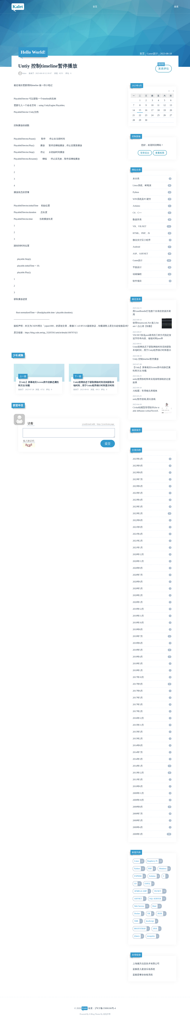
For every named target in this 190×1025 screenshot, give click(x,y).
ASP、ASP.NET (151, 253)
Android (151, 247)
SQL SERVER (157, 898)
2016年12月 (152, 718)
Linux (138, 861)
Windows (164, 869)
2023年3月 (152, 506)
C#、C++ (151, 212)
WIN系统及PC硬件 (151, 199)
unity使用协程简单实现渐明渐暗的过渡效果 (152, 379)
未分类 (152, 178)
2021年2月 (152, 541)
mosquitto (152, 936)
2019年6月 (152, 643)
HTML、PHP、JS (151, 233)
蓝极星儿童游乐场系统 (144, 969)
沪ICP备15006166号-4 (105, 1008)
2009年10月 (152, 800)
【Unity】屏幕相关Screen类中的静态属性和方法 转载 (151, 367)
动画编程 (151, 274)
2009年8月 (151, 807)
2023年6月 (152, 486)
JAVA (156, 929)
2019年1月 (152, 670)
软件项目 (152, 281)
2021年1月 (152, 547)
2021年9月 (152, 527)
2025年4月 (137, 85)
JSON (161, 914)
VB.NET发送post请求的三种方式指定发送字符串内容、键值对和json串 (152, 335)
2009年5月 (152, 820)
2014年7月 (152, 752)
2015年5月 (152, 732)
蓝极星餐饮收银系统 (143, 974)
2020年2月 (152, 595)
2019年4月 (151, 656)
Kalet (18, 6)
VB (150, 914)
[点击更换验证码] (29, 445)
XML (138, 921)
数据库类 (151, 219)
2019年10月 (152, 622)
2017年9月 (151, 684)
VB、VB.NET (151, 226)
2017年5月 (152, 697)
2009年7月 (152, 813)
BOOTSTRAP (141, 929)
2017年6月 (152, 691)
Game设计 (152, 53)
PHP (151, 869)
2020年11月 (152, 561)
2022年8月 (152, 520)
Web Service (141, 906)
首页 (95, 6)
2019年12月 (152, 609)
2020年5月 (152, 588)
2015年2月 (152, 738)
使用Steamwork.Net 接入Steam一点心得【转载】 (146, 323)
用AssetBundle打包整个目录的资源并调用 (152, 311)
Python (151, 192)
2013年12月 (151, 772)
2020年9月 (152, 568)
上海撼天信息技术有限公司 (146, 963)
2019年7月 (151, 636)
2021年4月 (152, 534)
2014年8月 (152, 745)
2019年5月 (151, 650)
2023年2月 (151, 513)
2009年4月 (152, 827)
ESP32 (149, 883)
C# (137, 883)
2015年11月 (152, 725)
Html (156, 906)
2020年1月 (152, 602)
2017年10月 (152, 677)
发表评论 (163, 67)
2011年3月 (152, 779)
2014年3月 (152, 759)
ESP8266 (139, 876)
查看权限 (159, 153)
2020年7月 (152, 575)
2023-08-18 (166, 53)
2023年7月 (152, 479)
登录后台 (144, 153)
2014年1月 (151, 766)
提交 (108, 443)
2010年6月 (152, 786)
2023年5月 (152, 493)
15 (140, 110)
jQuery (138, 936)
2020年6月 (152, 581)
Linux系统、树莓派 (151, 185)
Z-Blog (92, 1014)
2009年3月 (151, 834)
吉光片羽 (106, 1014)
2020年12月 (152, 554)
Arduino (151, 206)
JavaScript (151, 921)
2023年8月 (152, 472)
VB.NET (159, 891)
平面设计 (151, 267)
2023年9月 (152, 465)
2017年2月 (152, 711)
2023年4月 (152, 500)
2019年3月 (152, 663)
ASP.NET (139, 898)
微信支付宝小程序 (152, 240)
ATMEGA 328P (142, 891)
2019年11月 (152, 616)
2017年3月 (152, 704)
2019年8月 (152, 629)
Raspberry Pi (154, 861)
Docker (138, 914)
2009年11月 (152, 793)
